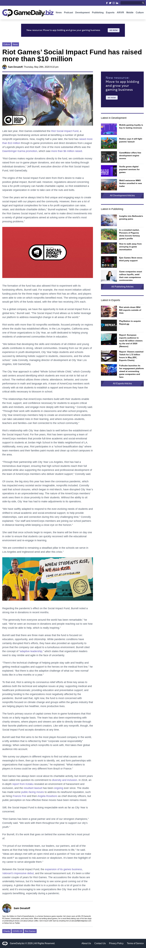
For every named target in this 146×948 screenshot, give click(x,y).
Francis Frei (19, 796)
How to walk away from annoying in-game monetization (130, 247)
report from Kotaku (23, 784)
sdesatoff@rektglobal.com (81, 921)
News (59, 12)
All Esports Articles (122, 383)
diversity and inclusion (64, 780)
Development (82, 12)
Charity (6, 931)
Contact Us (100, 943)
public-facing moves (32, 792)
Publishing (98, 12)
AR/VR (120, 12)
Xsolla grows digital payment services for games (129, 169)
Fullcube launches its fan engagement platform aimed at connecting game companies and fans (131, 371)
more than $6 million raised (66, 151)
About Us (86, 943)
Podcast (68, 12)
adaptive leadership (31, 651)
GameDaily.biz (17, 943)
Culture (140, 12)
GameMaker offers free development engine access (130, 156)
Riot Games (30, 931)
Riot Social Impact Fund (64, 131)
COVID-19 (17, 931)
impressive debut (18, 873)
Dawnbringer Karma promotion (19, 151)
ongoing (58, 788)
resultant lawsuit (33, 788)
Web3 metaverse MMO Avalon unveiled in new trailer (130, 183)
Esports (110, 12)
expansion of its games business (63, 869)
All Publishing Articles (122, 286)
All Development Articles (122, 195)
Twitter (17, 923)
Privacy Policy (116, 943)
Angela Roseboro (47, 796)
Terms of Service (135, 943)
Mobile (129, 12)
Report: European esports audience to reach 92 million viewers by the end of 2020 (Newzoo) (131, 341)
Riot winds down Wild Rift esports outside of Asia (130, 310)
